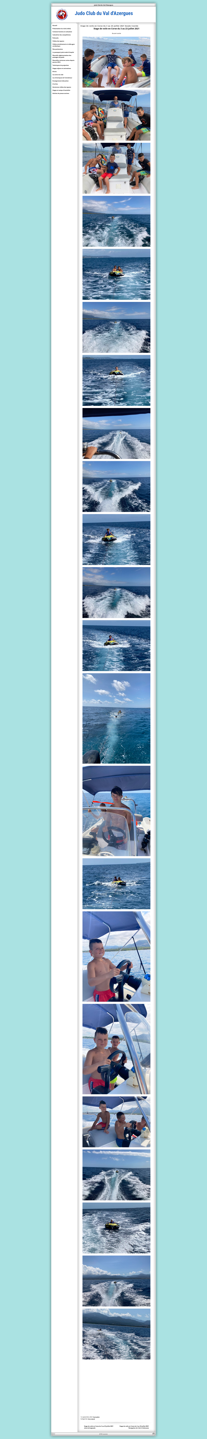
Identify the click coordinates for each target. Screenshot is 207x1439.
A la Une (55, 84)
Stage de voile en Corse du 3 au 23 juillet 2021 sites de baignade (98, 1427)
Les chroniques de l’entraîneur (62, 78)
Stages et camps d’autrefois (61, 90)
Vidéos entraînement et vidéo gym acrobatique (64, 45)
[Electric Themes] (53, 1434)
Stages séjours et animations (62, 68)
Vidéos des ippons (58, 41)
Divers (55, 71)
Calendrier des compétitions (62, 35)
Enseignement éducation (61, 81)
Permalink (96, 1417)
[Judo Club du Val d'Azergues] (103, 21)
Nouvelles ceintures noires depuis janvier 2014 (63, 61)
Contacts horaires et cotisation (62, 32)
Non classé (91, 1419)
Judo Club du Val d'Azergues (103, 5)
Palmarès (56, 38)
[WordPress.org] (154, 1434)
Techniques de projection (61, 65)
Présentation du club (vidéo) (62, 28)
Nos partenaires (58, 49)
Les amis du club (58, 75)
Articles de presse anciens (61, 93)
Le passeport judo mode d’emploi (63, 52)
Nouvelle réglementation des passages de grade (62, 56)
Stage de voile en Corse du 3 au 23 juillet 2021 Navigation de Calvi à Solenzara (134, 1427)
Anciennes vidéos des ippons (62, 87)
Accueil (55, 25)
